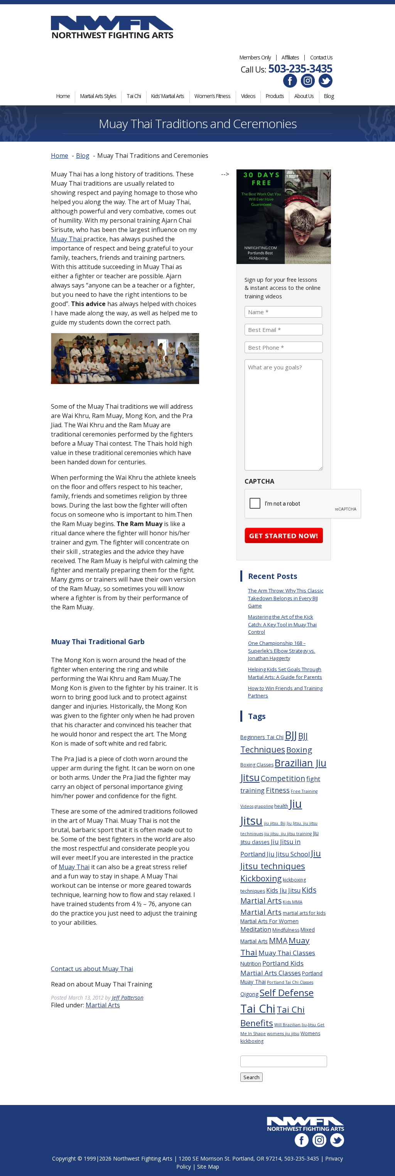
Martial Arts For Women (269, 921)
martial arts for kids (304, 913)
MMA (278, 940)
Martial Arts (103, 1005)
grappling (264, 806)
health (281, 806)
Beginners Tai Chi (262, 737)
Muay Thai (67, 239)
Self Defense (287, 992)
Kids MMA (292, 902)
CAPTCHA (259, 481)
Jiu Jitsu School (288, 854)
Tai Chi (134, 96)
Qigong (249, 994)
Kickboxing (261, 878)
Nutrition (250, 963)
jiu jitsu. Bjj (274, 823)
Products (275, 96)
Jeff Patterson (127, 997)
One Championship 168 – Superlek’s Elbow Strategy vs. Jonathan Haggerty (281, 651)
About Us (304, 96)
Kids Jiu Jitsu (283, 890)
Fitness (278, 790)
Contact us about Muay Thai (92, 968)
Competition (283, 778)
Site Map (208, 1166)
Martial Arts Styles (98, 96)
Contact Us (321, 57)
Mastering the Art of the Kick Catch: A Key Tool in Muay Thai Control (282, 624)
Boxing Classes (256, 764)
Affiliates (290, 57)
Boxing (299, 749)
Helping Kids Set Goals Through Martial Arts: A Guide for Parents (285, 673)
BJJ (291, 735)
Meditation (255, 929)
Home (63, 96)
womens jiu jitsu (283, 1033)
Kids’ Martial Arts (167, 96)
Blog (329, 96)
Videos (248, 96)
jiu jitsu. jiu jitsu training (288, 833)
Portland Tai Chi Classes (290, 982)
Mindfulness (285, 930)
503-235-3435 (300, 68)
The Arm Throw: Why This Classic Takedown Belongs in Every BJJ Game (285, 598)
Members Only (255, 57)
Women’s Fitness (212, 96)
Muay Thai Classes (286, 952)
